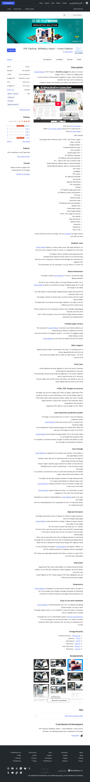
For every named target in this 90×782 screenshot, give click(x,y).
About (81, 752)
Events (34, 755)
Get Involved (32, 752)
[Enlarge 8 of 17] (64, 670)
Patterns (64, 761)
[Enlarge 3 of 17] (80, 684)
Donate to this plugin (23, 174)
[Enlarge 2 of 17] (80, 675)
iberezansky (69, 52)
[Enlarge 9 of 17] (64, 680)
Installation (59, 59)
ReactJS (77, 644)
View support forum (23, 156)
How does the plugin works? (74, 716)
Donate (33, 758)
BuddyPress (16, 761)
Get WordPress (8, 3)
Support (9, 59)
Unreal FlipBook (39, 72)
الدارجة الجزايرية (62, 770)
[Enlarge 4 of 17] (80, 694)
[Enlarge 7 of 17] (64, 661)
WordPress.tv (47, 761)
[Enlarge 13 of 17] (47, 661)
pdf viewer (10, 101)
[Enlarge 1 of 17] (80, 661)
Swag (34, 761)
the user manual (75, 131)
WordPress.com (15, 752)
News (81, 755)
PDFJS (78, 638)
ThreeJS (77, 649)
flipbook (10, 93)
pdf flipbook (11, 97)
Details (79, 59)
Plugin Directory (78, 9)
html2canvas (76, 636)
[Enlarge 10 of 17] (64, 689)
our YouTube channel (55, 129)
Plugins (65, 758)
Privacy (81, 761)
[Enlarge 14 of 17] (47, 674)
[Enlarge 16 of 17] (47, 701)
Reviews (70, 59)
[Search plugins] (64, 15)
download (67, 234)
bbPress (18, 758)
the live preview (75, 126)
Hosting (80, 758)
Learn (50, 752)
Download (11, 50)
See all (9, 141)
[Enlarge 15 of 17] (47, 686)
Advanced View (25, 109)
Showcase (64, 752)
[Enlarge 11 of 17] (64, 698)
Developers (48, 758)
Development (47, 59)
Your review (26, 141)
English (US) (10, 89)
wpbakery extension (13, 104)
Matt (19, 755)
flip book (15, 93)
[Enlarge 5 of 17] (80, 703)
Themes (65, 755)
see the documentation (74, 617)
